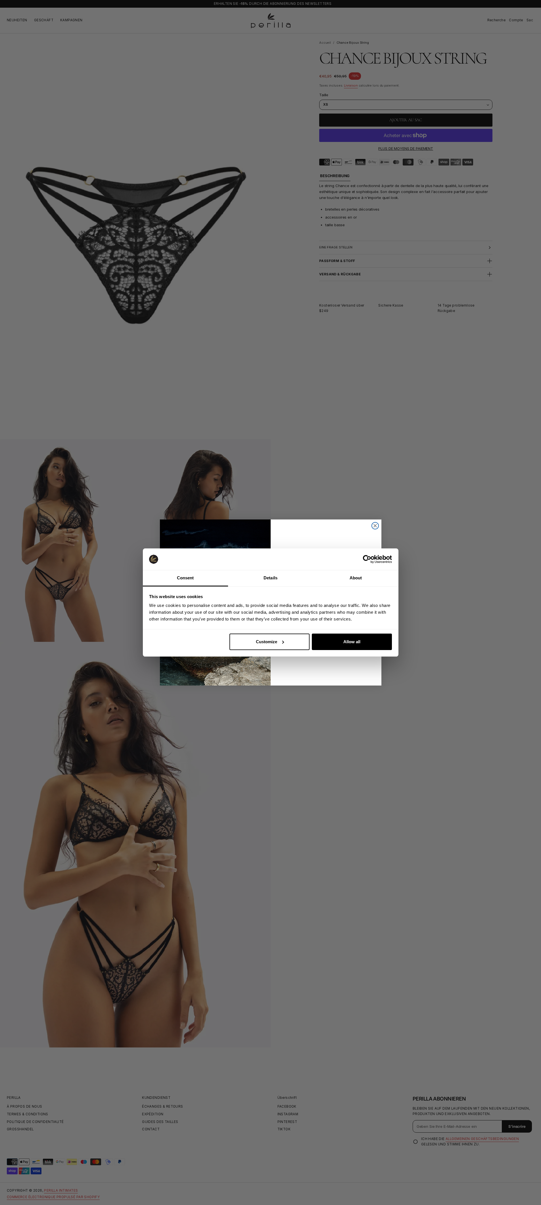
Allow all (351, 641)
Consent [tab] (185, 577)
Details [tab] (270, 577)
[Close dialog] (375, 525)
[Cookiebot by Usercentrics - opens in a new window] (367, 559)
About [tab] (356, 577)
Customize (266, 641)
